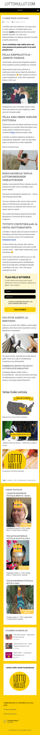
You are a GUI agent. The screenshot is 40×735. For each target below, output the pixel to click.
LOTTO (23, 22)
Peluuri (12, 132)
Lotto (15, 480)
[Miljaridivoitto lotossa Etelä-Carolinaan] (20, 405)
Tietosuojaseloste (10, 714)
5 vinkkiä (9, 480)
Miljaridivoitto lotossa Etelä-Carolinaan (14, 417)
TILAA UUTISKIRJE (20, 310)
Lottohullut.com (20, 4)
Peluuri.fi (10, 722)
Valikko (20, 10)
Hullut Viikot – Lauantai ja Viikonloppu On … (22, 654)
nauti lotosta (32, 480)
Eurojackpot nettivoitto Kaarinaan (13, 471)
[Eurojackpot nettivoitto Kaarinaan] (20, 459)
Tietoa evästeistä (9, 709)
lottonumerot (22, 480)
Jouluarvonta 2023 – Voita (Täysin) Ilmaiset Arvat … (22, 645)
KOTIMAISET (17, 22)
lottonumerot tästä (9, 240)
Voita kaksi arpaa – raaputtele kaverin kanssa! (23, 636)
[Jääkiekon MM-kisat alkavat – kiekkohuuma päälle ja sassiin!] (20, 431)
